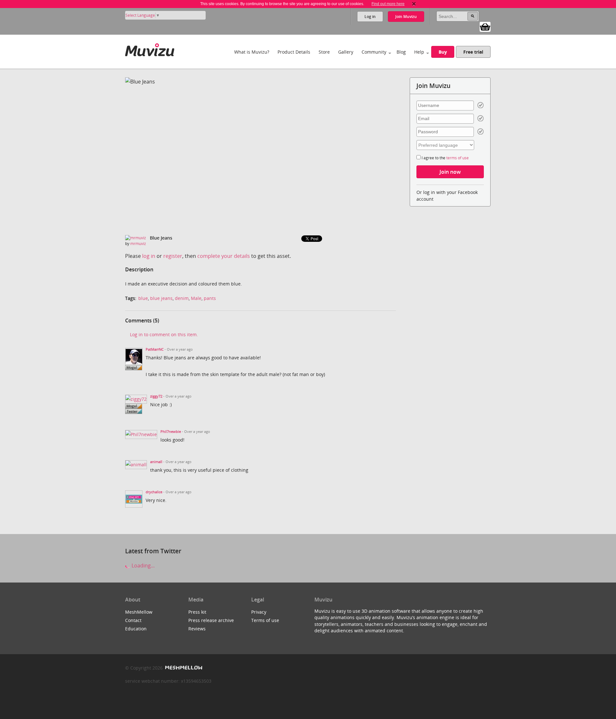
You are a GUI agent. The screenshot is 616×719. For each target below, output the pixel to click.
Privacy (258, 612)
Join (406, 16)
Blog (401, 52)
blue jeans (161, 298)
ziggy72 (156, 396)
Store (324, 52)
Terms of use (265, 620)
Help (419, 52)
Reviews (197, 629)
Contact (133, 620)
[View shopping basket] (485, 26)
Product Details (294, 52)
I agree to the (445, 158)
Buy (443, 52)
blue (143, 298)
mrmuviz (138, 243)
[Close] (414, 4)
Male (196, 298)
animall (156, 462)
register (172, 255)
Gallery (345, 52)
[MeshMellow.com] (183, 668)
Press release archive (211, 620)
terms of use (457, 158)
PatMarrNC (155, 349)
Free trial (473, 52)
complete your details (223, 255)
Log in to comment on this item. (164, 334)
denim (182, 298)
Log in (370, 16)
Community (374, 52)
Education (136, 629)
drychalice (154, 492)
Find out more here (388, 4)
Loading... (142, 565)
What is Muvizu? (251, 52)
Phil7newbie (170, 431)
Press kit (197, 612)
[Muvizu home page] (149, 49)
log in (148, 255)
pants (210, 298)
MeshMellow (138, 612)
